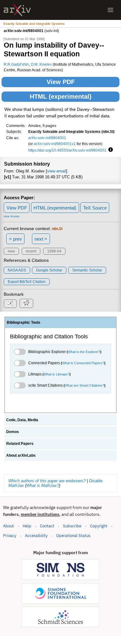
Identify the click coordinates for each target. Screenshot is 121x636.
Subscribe (72, 526)
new (11, 251)
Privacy (9, 535)
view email (56, 171)
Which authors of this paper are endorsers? (47, 480)
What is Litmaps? (56, 374)
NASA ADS (17, 270)
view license (12, 216)
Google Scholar (49, 270)
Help (27, 526)
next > (40, 239)
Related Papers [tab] (20, 443)
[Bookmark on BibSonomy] (10, 303)
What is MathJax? (42, 485)
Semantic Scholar (87, 270)
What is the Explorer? (84, 352)
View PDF (61, 81)
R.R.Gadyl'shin (16, 64)
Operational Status (73, 535)
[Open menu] (110, 10)
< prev (15, 239)
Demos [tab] (12, 432)
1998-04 (54, 251)
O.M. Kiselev (41, 64)
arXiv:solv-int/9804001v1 (55, 144)
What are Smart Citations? (84, 385)
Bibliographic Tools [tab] (23, 322)
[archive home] (17, 10)
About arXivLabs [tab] (21, 455)
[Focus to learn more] (109, 150)
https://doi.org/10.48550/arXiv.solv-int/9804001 (67, 150)
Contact (47, 526)
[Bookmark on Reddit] (26, 303)
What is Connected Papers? (83, 363)
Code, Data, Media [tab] (22, 420)
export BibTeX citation (27, 282)
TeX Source (95, 207)
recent (31, 251)
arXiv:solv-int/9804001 (47, 138)
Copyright (98, 526)
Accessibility (36, 535)
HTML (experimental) (61, 96)
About (8, 526)
